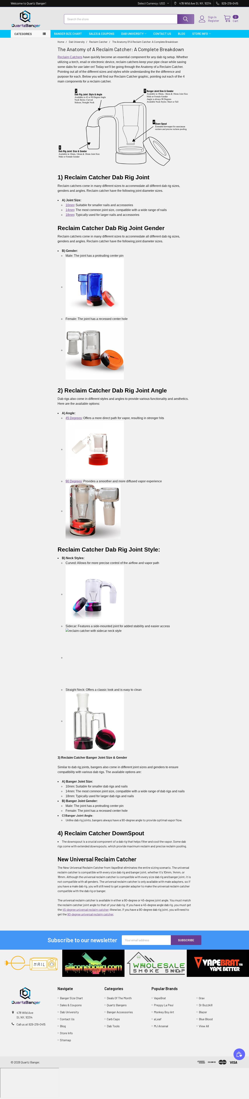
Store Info (200, 33)
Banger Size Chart (68, 33)
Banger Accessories (120, 1012)
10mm (70, 205)
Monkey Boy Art (164, 1012)
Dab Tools (113, 1026)
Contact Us (162, 33)
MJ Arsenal (161, 1026)
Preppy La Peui (164, 1005)
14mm (70, 210)
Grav (202, 998)
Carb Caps (113, 1019)
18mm (70, 214)
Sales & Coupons (101, 33)
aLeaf (157, 1019)
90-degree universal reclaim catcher (90, 914)
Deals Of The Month (119, 998)
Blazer (203, 1012)
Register (213, 20)
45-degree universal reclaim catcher (85, 909)
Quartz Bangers (117, 1005)
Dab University (132, 33)
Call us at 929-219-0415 (31, 1024)
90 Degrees (74, 481)
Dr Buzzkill (205, 1005)
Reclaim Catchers (70, 57)
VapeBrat (160, 998)
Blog (181, 33)
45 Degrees (74, 418)
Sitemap (65, 1040)
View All (204, 1026)
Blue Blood (206, 1019)
